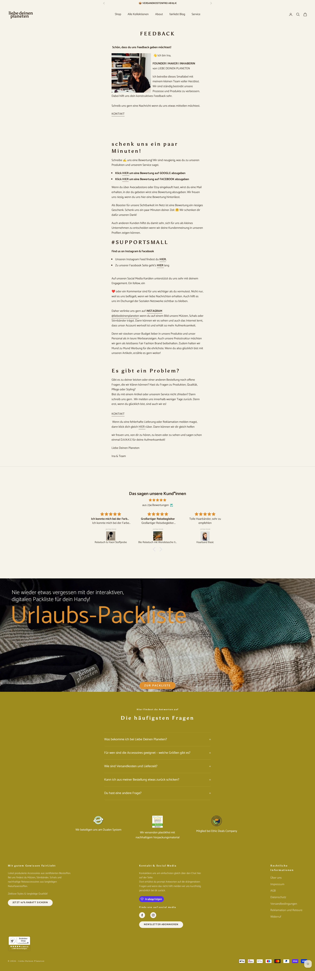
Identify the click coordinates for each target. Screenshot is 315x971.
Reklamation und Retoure (286, 910)
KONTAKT (118, 113)
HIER (125, 173)
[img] (157, 500)
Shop (118, 14)
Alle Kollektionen (138, 14)
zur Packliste (157, 685)
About (159, 14)
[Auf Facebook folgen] (142, 915)
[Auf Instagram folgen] (153, 915)
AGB (273, 890)
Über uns (276, 877)
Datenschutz (278, 897)
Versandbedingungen (283, 903)
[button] (155, 549)
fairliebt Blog (177, 14)
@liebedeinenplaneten (125, 315)
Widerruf (275, 916)
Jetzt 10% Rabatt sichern (30, 902)
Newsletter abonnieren (161, 924)
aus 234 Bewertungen (155, 505)
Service (196, 14)
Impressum (277, 884)
